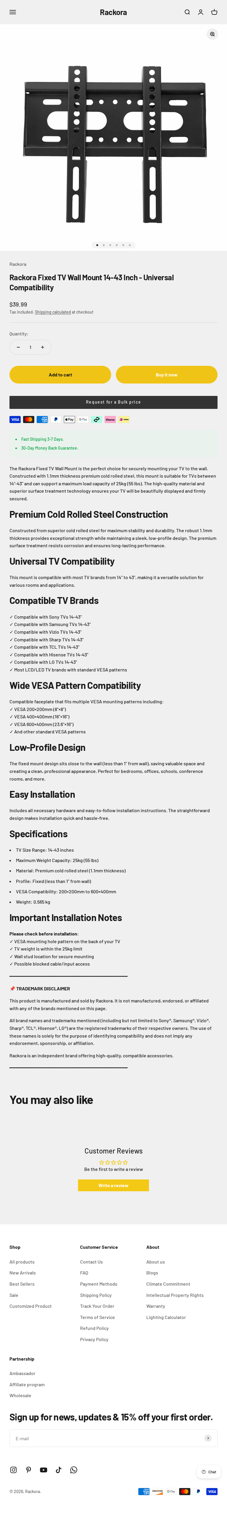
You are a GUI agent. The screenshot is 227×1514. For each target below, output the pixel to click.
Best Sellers (22, 1284)
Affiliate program (27, 1384)
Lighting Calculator (166, 1317)
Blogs (152, 1272)
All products (22, 1261)
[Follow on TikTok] (59, 1470)
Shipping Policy (96, 1295)
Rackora (17, 264)
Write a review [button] (113, 1185)
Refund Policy (94, 1328)
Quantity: (19, 333)
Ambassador (22, 1373)
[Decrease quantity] (18, 347)
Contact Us (91, 1261)
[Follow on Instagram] (13, 1470)
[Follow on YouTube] (44, 1470)
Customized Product (30, 1306)
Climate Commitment (168, 1284)
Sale (13, 1295)
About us (155, 1261)
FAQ (84, 1272)
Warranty (155, 1306)
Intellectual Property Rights (175, 1295)
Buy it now (167, 374)
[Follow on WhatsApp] (74, 1470)
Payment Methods (98, 1284)
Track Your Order (97, 1306)
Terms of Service (97, 1317)
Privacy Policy (94, 1339)
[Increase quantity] (42, 347)
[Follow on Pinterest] (29, 1470)
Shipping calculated (53, 311)
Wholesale (20, 1395)
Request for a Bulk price (113, 401)
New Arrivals (22, 1272)
